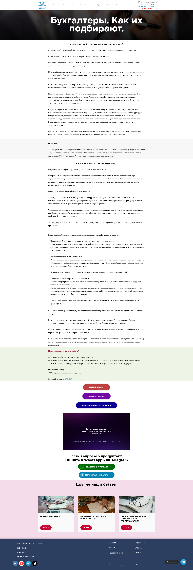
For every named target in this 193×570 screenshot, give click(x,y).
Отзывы (138, 548)
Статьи (138, 553)
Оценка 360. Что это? (51, 516)
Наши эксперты (116, 553)
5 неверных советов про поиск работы (93, 517)
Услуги (112, 547)
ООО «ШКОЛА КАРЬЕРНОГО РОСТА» (30, 544)
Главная (112, 543)
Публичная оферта (142, 565)
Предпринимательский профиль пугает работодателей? (133, 518)
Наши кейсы (140, 543)
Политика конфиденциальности (120, 565)
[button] (147, 8)
